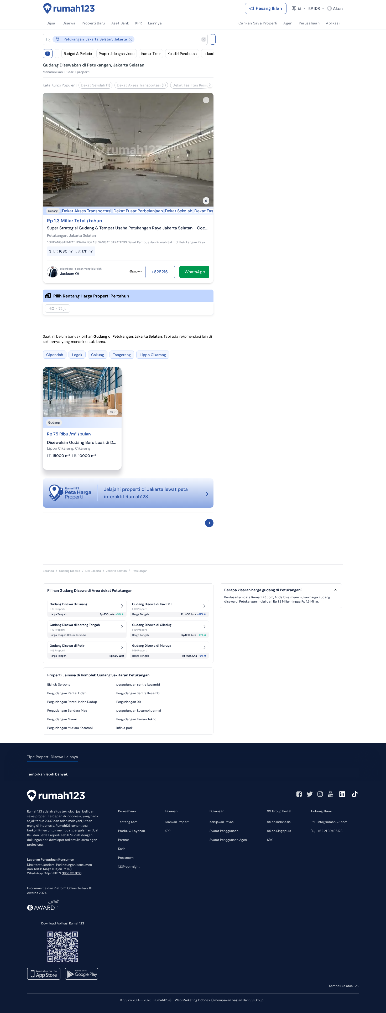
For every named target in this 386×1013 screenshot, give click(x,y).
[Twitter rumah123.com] (309, 794)
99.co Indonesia (279, 822)
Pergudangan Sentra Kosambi (138, 693)
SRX (270, 840)
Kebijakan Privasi (222, 822)
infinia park (124, 728)
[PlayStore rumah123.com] (81, 974)
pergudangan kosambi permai (138, 710)
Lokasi (208, 53)
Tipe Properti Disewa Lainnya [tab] (52, 756)
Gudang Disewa (69, 571)
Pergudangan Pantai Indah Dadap (72, 702)
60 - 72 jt (57, 308)
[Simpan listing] (206, 100)
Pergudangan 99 (128, 702)
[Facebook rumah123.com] (299, 794)
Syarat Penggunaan (224, 831)
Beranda (48, 571)
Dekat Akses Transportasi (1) (141, 85)
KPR (167, 831)
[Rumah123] (69, 8)
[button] (121, 39)
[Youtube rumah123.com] (330, 794)
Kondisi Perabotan (182, 53)
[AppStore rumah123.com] (43, 974)
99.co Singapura (279, 831)
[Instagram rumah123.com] (320, 794)
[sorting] (57, 53)
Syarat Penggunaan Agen (228, 840)
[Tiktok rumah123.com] (355, 794)
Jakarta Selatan (116, 571)
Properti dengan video (116, 53)
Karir (121, 849)
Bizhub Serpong (58, 684)
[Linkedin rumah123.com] (342, 794)
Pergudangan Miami (62, 719)
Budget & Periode (78, 53)
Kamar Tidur (151, 53)
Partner (123, 840)
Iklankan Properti (177, 822)
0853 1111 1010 (71, 873)
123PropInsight (129, 867)
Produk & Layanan (131, 831)
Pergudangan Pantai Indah (66, 693)
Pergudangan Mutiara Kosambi (70, 728)
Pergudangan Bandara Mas (67, 710)
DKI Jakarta (93, 571)
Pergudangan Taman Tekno (136, 719)
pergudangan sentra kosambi (138, 684)
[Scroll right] (209, 85)
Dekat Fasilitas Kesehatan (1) (197, 85)
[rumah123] (56, 796)
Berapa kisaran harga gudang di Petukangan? (263, 590)
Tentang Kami (128, 822)
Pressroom (126, 858)
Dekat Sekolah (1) (95, 85)
